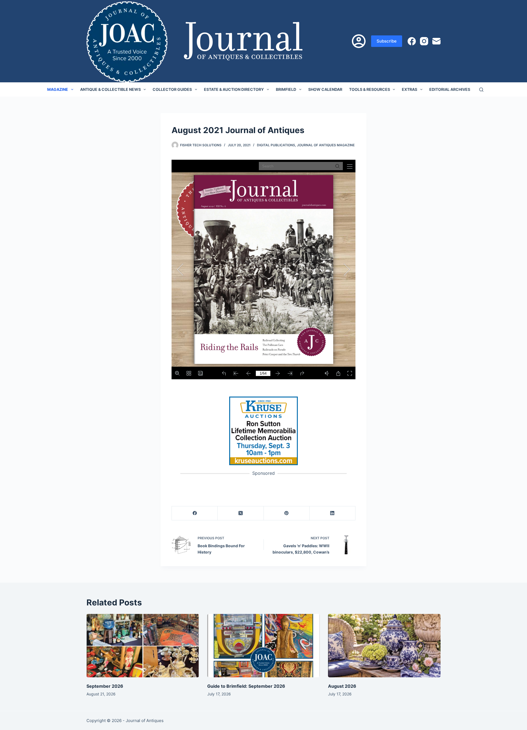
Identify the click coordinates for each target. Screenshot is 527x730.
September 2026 (104, 686)
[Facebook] (412, 41)
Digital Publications (276, 145)
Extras (409, 89)
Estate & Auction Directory (234, 89)
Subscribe (387, 41)
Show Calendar (325, 89)
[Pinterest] (287, 513)
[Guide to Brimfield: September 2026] (263, 645)
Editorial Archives (449, 89)
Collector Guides (172, 89)
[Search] (481, 90)
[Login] (359, 41)
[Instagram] (424, 41)
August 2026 (342, 686)
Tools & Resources (369, 89)
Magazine (57, 89)
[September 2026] (142, 645)
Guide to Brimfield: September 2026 (246, 686)
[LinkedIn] (332, 513)
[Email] (436, 41)
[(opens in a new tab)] (263, 430)
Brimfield (286, 89)
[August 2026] (384, 645)
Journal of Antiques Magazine (326, 145)
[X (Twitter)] (241, 513)
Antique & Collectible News (110, 89)
